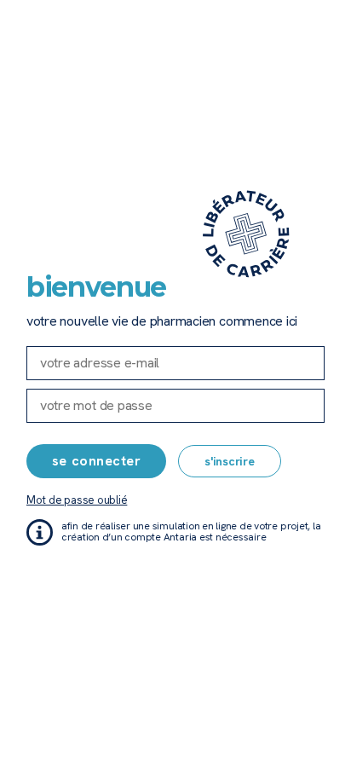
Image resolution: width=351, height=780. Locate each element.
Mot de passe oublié (76, 500)
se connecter (96, 461)
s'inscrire (229, 461)
